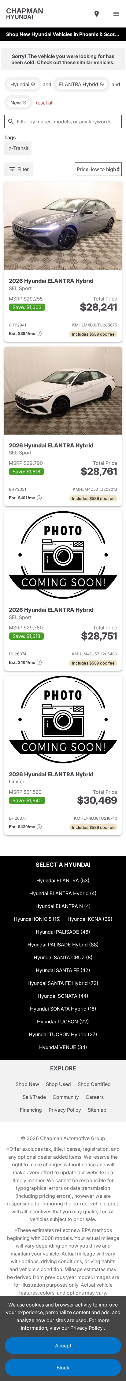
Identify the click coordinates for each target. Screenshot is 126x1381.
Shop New (27, 1084)
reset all (45, 103)
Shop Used (58, 1084)
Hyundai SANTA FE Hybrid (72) (63, 983)
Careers (95, 1097)
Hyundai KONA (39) (90, 919)
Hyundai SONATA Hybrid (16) (63, 1009)
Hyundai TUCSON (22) (63, 1021)
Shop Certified (94, 1084)
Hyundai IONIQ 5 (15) (37, 919)
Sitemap (97, 1110)
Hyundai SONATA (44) (63, 996)
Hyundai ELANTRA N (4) (63, 906)
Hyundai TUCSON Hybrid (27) (63, 1034)
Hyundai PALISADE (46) (63, 932)
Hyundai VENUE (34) (63, 1047)
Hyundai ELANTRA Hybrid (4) (63, 893)
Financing (31, 1110)
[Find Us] (96, 13)
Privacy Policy (65, 1110)
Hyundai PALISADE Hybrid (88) (63, 945)
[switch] (116, 13)
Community (66, 1097)
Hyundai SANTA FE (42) (63, 970)
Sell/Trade (34, 1097)
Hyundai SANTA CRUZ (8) (63, 957)
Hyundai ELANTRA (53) (63, 880)
